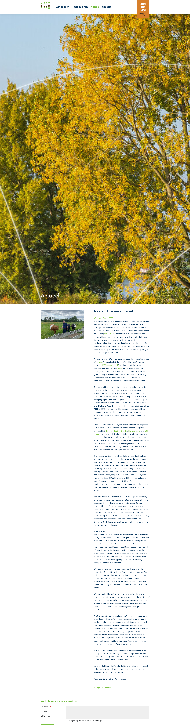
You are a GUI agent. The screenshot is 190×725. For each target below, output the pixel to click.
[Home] (45, 7)
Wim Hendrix (109, 334)
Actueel (95, 7)
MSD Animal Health (110, 365)
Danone (109, 431)
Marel (120, 368)
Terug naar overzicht (102, 687)
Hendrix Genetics (120, 431)
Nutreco (99, 362)
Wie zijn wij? (81, 7)
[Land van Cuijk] (143, 9)
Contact (106, 7)
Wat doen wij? (63, 7)
